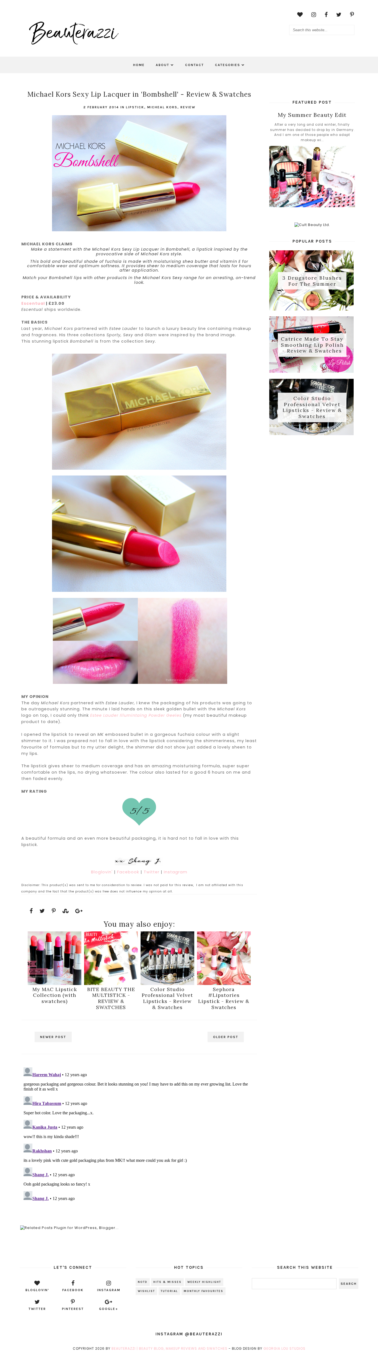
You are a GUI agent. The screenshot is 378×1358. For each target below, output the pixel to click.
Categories (227, 65)
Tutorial (169, 1291)
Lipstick (135, 107)
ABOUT (162, 65)
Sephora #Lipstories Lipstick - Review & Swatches (223, 998)
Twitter (152, 872)
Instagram (175, 872)
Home (139, 65)
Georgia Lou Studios (284, 1348)
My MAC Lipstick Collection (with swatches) (54, 995)
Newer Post (53, 1037)
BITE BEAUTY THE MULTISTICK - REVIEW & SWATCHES (111, 998)
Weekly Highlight (204, 1282)
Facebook (129, 872)
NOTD (142, 1282)
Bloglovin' (102, 872)
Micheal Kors (162, 107)
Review (187, 107)
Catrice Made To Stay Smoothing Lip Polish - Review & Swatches (312, 345)
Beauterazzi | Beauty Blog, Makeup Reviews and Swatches (169, 1348)
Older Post (225, 1037)
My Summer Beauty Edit (312, 114)
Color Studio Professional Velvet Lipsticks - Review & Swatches (167, 998)
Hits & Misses (167, 1282)
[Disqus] (139, 1134)
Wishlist (146, 1291)
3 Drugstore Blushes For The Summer (312, 281)
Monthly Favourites (203, 1291)
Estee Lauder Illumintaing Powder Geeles (136, 715)
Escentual (33, 303)
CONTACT (194, 65)
